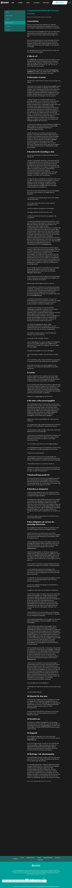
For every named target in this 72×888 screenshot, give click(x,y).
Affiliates (57, 857)
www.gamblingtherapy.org (41, 886)
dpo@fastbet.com (46, 244)
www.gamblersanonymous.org (53, 886)
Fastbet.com (19, 870)
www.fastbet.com (53, 70)
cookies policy (38, 396)
